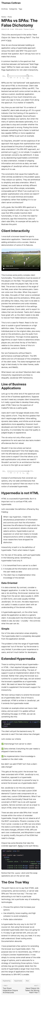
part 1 (15, 152)
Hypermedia (18, 981)
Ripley (20, 846)
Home (3, 17)
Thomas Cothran (11, 2)
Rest (27, 981)
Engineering (6, 981)
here (9, 40)
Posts (10, 17)
